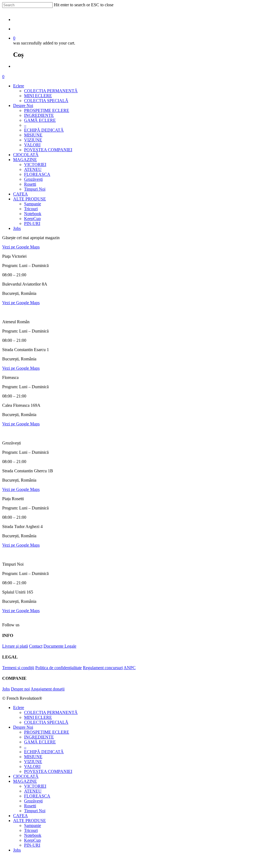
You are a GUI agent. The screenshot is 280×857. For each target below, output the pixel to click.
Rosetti (30, 184)
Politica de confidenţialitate (58, 667)
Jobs (17, 228)
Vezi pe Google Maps (21, 247)
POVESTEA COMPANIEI (48, 149)
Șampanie (32, 203)
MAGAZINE (25, 159)
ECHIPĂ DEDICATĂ (44, 130)
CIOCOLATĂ (26, 154)
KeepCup (32, 218)
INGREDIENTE (39, 115)
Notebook (32, 213)
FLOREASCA (37, 174)
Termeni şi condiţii (18, 667)
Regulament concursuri (103, 667)
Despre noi (20, 689)
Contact (35, 646)
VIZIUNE (33, 140)
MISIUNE (33, 135)
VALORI (32, 145)
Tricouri (31, 208)
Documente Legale (59, 646)
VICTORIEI (35, 164)
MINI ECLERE (38, 95)
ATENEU (33, 169)
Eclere (18, 86)
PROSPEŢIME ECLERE (46, 110)
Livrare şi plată (15, 646)
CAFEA (20, 194)
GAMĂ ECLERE (40, 120)
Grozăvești (33, 179)
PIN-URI (32, 223)
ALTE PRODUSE (29, 199)
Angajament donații (48, 689)
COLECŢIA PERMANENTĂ (51, 90)
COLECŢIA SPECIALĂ (46, 100)
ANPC (130, 667)
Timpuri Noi (34, 189)
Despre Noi (23, 105)
